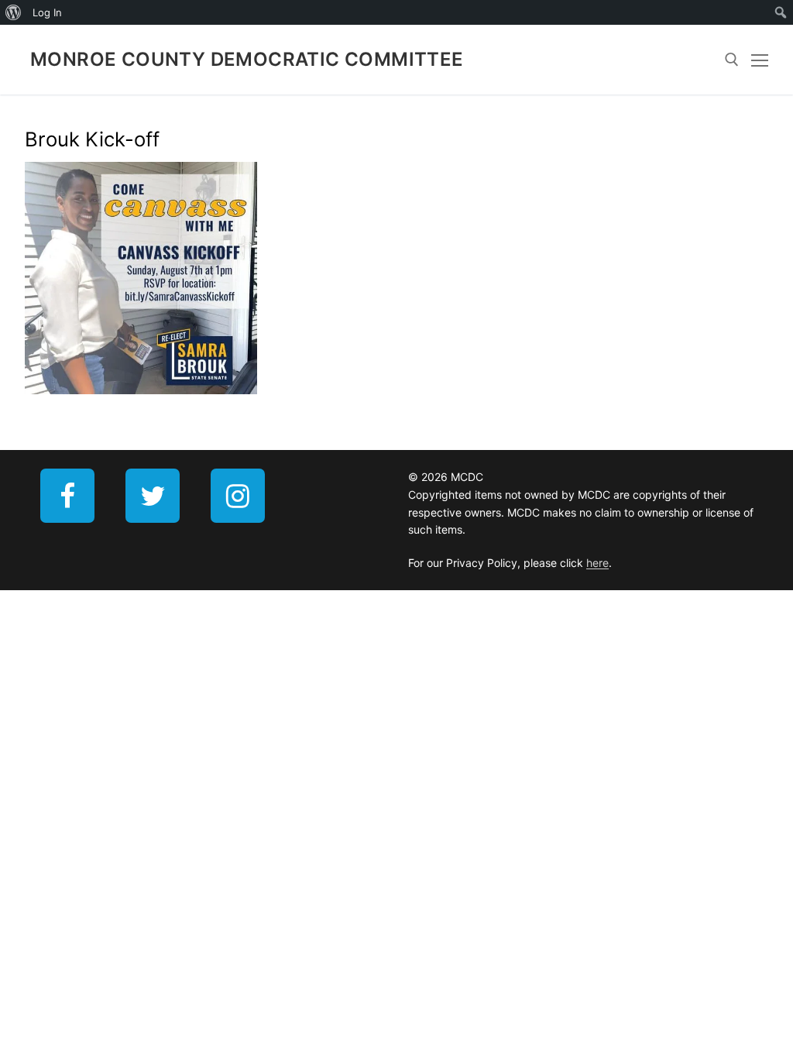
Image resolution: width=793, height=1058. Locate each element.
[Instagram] (238, 496)
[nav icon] (759, 59)
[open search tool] (732, 60)
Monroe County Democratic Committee (247, 59)
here (597, 562)
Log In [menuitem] (47, 12)
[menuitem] (13, 12)
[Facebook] (67, 496)
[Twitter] (152, 496)
